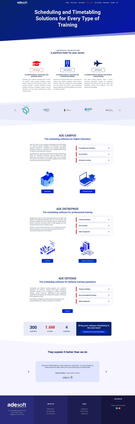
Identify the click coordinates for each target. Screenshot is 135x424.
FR (117, 2)
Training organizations (88, 261)
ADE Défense (98, 70)
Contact (113, 2)
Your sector (74, 2)
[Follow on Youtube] (119, 408)
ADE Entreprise (67, 70)
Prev (15, 110)
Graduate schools (87, 191)
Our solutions (89, 2)
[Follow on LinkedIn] (117, 408)
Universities (47, 191)
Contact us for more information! (93, 332)
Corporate (47, 261)
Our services (98, 2)
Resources (106, 2)
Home (67, 2)
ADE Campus (36, 70)
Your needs (81, 2)
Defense (67, 311)
